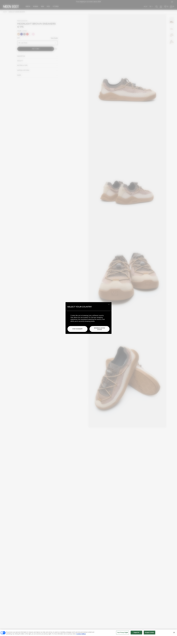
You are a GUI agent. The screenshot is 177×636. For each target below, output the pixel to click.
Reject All (136, 632)
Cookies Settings (81, 634)
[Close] (174, 632)
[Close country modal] (109, 304)
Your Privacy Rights (122, 632)
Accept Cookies (149, 632)
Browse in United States (99, 328)
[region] (88, 632)
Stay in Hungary (77, 329)
